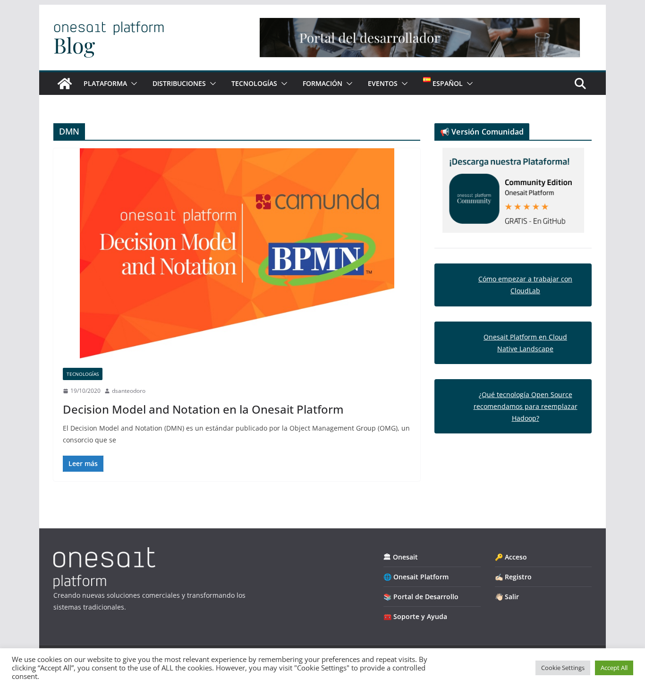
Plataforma (105, 83)
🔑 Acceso (511, 556)
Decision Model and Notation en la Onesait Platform (203, 409)
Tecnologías (254, 83)
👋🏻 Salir (507, 596)
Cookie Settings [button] (563, 667)
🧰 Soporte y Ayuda (415, 616)
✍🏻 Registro (513, 576)
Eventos (383, 83)
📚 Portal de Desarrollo (420, 596)
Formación (322, 83)
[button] (132, 83)
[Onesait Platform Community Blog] (104, 553)
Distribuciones (179, 83)
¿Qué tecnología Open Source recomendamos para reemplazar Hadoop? (525, 406)
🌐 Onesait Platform (416, 576)
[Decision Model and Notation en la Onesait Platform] (236, 253)
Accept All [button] (614, 667)
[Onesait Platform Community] (64, 83)
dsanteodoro (128, 391)
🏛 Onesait (400, 556)
